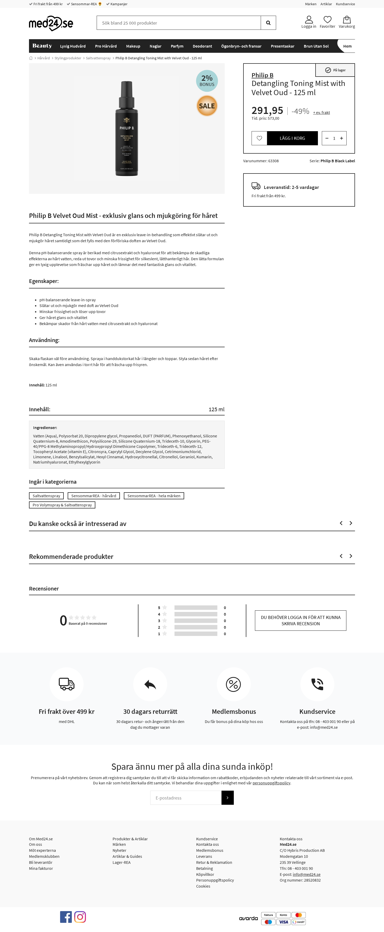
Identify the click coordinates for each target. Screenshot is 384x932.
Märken (311, 4)
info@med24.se (307, 874)
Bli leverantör (41, 862)
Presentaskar (282, 46)
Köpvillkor (205, 874)
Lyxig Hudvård (73, 46)
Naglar (155, 46)
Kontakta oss (207, 844)
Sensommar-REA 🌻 (86, 4)
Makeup (133, 46)
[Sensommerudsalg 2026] (207, 106)
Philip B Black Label (338, 160)
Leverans (204, 856)
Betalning (204, 868)
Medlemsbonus (209, 850)
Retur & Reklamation (214, 862)
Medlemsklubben (44, 856)
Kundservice (345, 4)
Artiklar (326, 4)
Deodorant (202, 46)
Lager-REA (122, 862)
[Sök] (268, 23)
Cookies (203, 886)
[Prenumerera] (227, 798)
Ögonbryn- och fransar (241, 46)
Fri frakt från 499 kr (48, 4)
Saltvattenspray (98, 58)
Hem (347, 46)
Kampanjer (118, 4)
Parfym (177, 46)
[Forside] (31, 58)
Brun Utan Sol (316, 46)
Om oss (35, 844)
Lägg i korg (292, 138)
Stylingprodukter (68, 58)
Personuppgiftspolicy (215, 880)
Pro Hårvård (106, 46)
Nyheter (119, 850)
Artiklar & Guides (127, 856)
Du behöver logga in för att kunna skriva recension (301, 620)
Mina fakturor (41, 868)
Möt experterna (42, 850)
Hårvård (43, 58)
